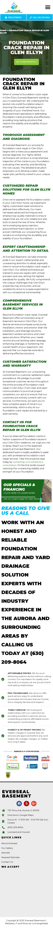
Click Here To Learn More (19, 493)
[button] (48, 7)
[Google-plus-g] (34, 803)
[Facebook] (19, 803)
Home (3, 30)
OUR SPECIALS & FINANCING (19, 487)
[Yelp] (26, 803)
